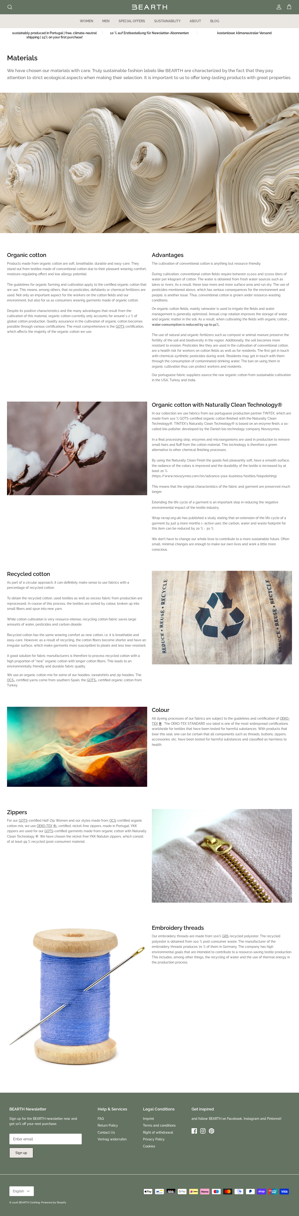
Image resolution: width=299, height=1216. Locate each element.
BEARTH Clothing (29, 1202)
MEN (106, 21)
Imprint (148, 1119)
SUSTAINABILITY (167, 21)
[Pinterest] (211, 1131)
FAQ (101, 1119)
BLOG (214, 21)
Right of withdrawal (158, 1132)
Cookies (149, 1146)
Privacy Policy (154, 1139)
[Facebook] (194, 1131)
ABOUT (195, 21)
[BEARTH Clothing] (149, 7)
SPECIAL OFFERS (132, 21)
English (18, 1191)
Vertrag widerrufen (112, 1139)
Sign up (21, 1153)
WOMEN (86, 21)
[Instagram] (203, 1131)
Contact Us (106, 1132)
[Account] (278, 7)
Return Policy (108, 1125)
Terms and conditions (159, 1125)
